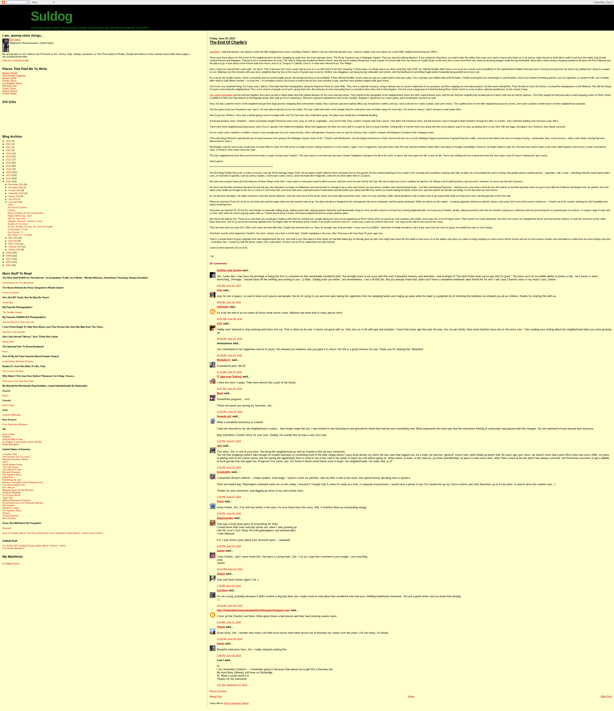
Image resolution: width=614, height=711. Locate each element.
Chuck (221, 626)
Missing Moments (11, 472)
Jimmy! (6, 513)
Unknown (223, 306)
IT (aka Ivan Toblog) (229, 376)
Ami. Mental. (8, 487)
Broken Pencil (9, 91)
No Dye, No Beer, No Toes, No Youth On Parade (30, 227)
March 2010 (14, 244)
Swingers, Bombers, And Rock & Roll (25, 221)
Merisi (5, 395)
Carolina (222, 590)
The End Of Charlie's (228, 42)
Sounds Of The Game (18, 224)
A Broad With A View (12, 439)
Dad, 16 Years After (17, 218)
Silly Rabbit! (8, 505)
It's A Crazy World (11, 495)
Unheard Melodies (11, 415)
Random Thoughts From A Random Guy (22, 482)
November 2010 (16, 187)
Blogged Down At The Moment (17, 490)
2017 (9, 159)
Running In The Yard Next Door (18, 381)
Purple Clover (9, 81)
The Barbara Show (11, 510)
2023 (9, 141)
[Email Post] (211, 256)
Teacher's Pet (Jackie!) (13, 332)
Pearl (5, 351)
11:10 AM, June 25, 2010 (229, 372)
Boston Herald (9, 73)
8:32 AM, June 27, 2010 (229, 622)
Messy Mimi (8, 341)
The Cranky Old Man (13, 371)
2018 (9, 156)
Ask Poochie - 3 (15, 232)
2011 (8, 178)
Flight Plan (7, 477)
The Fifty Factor (10, 467)
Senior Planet (9, 93)
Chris (220, 501)
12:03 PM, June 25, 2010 (229, 411)
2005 (9, 265)
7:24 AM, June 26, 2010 (229, 586)
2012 (9, 175)
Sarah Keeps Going (12, 464)
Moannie (6, 528)
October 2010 (14, 190)
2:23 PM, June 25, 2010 (229, 513)
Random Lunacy (10, 508)
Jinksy (221, 573)
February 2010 (15, 246)
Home (411, 696)
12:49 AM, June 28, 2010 (229, 639)
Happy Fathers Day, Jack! (20, 216)
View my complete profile (15, 60)
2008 (9, 255)
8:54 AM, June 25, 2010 (229, 285)
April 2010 (13, 241)
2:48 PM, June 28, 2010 (229, 655)
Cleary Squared (10, 515)
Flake (10, 205)
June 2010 (13, 202)
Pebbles (6, 436)
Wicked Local (9, 86)
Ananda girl (224, 416)
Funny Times (9, 88)
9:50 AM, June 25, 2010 (229, 302)
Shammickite (225, 518)
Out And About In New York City (18, 322)
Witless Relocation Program (16, 500)
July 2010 (13, 199)
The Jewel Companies (221, 95)
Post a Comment (218, 691)
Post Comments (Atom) (236, 703)
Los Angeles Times (12, 83)
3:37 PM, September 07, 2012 (232, 685)
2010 (9, 181)
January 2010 (14, 249)
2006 (9, 262)
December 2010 (16, 184)
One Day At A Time (11, 469)
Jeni (219, 445)
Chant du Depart (10, 292)
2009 (9, 252)
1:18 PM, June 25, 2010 (229, 441)
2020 (9, 150)
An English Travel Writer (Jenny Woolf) (21, 442)
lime (219, 290)
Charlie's (12, 210)
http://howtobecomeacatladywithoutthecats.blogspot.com (253, 610)
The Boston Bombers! (13, 548)
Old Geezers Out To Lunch (15, 456)
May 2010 (13, 238)
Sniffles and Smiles (229, 270)
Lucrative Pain (9, 454)
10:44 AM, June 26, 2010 (229, 605)
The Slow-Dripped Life (13, 485)
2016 (9, 162)
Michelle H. (224, 360)
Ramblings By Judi (11, 479)
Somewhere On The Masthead (18, 282)
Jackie (221, 550)
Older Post (606, 696)
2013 (9, 172)
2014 (9, 169)
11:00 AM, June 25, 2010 (229, 355)
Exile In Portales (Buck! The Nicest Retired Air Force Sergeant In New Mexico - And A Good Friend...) (53, 533)
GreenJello (224, 472)
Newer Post (216, 696)
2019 (9, 153)
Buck (220, 393)
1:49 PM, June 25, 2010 (229, 497)
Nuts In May (8, 434)
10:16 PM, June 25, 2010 (229, 569)
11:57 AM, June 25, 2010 (229, 388)
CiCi (219, 323)
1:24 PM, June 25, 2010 (229, 467)
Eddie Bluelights (10, 444)
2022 (9, 144)
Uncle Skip (7, 302)
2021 (9, 147)
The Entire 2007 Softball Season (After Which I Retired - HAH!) (34, 545)
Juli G (5, 462)
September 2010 (16, 193)
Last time (214, 51)
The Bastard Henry (12, 474)
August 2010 (14, 196)
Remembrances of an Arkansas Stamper (22, 503)
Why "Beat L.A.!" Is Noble (20, 235)
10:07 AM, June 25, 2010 (229, 319)
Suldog (51, 16)
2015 (9, 166)
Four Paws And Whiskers (15, 424)
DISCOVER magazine (14, 75)
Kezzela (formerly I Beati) (15, 459)
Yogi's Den (7, 497)
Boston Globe (9, 78)
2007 (9, 259)
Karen (220, 643)
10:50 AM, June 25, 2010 (229, 338)
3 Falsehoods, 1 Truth (18, 230)
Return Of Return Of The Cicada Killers (26, 213)
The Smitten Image (12, 312)
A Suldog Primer (10, 563)
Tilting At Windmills (11, 492)
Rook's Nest (8, 405)
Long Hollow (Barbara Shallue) (17, 361)
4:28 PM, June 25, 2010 (229, 546)
